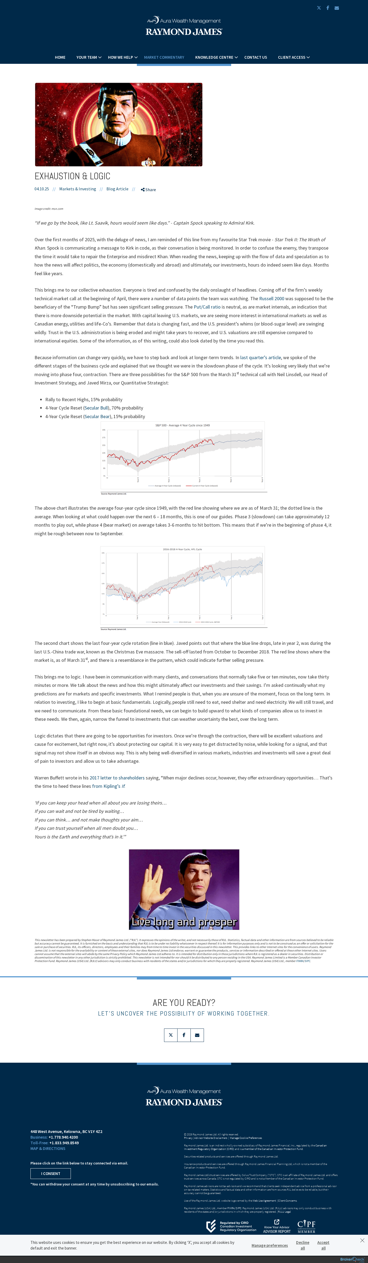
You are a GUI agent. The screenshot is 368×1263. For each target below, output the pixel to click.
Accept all (323, 1245)
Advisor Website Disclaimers (210, 1138)
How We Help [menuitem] (120, 57)
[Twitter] (150, 208)
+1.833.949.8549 (64, 1142)
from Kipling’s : (108, 786)
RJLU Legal (284, 1211)
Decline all (302, 1245)
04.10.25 (45, 188)
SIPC (307, 961)
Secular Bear (97, 416)
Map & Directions (47, 1148)
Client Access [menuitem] (291, 57)
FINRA (299, 961)
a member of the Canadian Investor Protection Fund (272, 1149)
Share (150, 189)
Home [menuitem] (60, 57)
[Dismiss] (362, 1240)
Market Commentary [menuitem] (164, 57)
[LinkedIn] (150, 218)
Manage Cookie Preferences (246, 1138)
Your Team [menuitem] (87, 57)
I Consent (50, 1173)
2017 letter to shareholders (117, 778)
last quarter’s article (260, 357)
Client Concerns (287, 1200)
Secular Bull (96, 408)
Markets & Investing (77, 188)
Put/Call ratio (207, 307)
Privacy (188, 1138)
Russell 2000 (271, 298)
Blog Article (117, 188)
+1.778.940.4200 (63, 1137)
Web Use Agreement (264, 1200)
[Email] (150, 227)
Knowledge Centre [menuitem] (214, 57)
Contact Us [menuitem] (255, 57)
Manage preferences (270, 1245)
